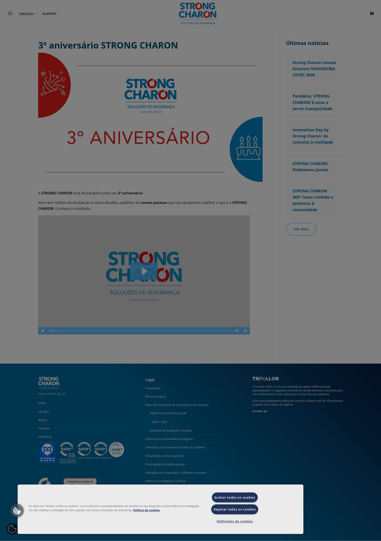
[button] (17, 511)
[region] (160, 509)
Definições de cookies (235, 521)
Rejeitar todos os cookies (235, 509)
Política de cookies (146, 510)
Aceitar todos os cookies (234, 497)
